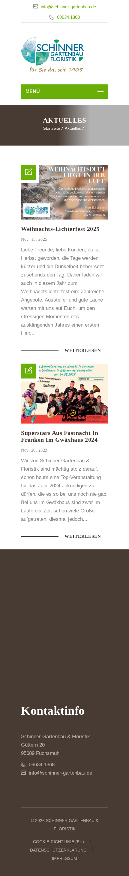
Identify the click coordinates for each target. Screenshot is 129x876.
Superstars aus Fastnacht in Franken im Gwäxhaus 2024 (59, 436)
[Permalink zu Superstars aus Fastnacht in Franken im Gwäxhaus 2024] (64, 422)
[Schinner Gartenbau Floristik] (52, 55)
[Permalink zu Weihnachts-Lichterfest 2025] (64, 218)
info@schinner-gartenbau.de (68, 6)
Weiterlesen (83, 350)
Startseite (51, 128)
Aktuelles (73, 128)
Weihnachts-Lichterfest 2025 (60, 228)
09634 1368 (68, 17)
